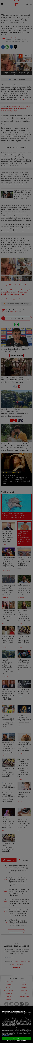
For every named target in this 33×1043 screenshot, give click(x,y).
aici (18, 1021)
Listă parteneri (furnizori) (5, 1035)
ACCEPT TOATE (16, 1038)
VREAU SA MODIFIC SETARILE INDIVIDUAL (16, 1040)
